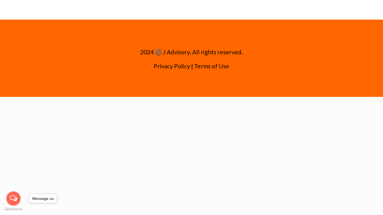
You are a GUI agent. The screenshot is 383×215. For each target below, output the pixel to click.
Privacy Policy (172, 65)
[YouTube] (191, 84)
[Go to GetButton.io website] (13, 209)
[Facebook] (184, 84)
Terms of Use (211, 65)
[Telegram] (206, 84)
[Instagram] (199, 84)
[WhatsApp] (176, 84)
